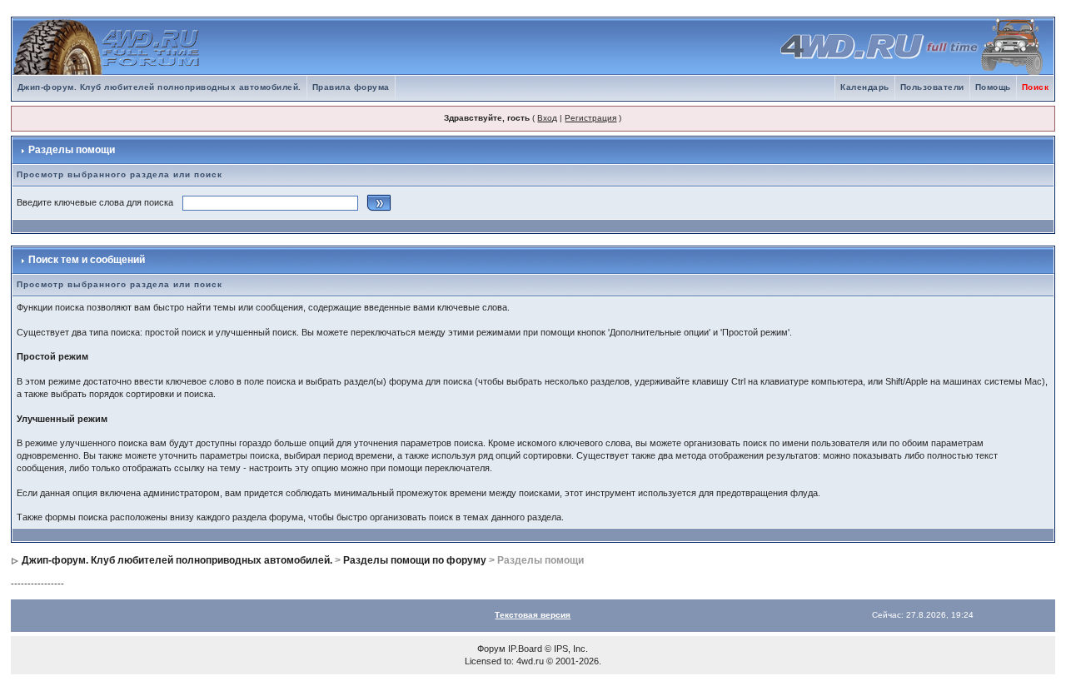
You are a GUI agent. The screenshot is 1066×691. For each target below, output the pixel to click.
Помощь (993, 87)
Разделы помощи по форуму (414, 560)
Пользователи (932, 87)
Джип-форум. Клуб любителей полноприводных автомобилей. (159, 87)
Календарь (864, 87)
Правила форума (351, 87)
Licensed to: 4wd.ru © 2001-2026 (532, 661)
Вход (547, 117)
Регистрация (590, 117)
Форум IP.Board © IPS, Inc (531, 649)
